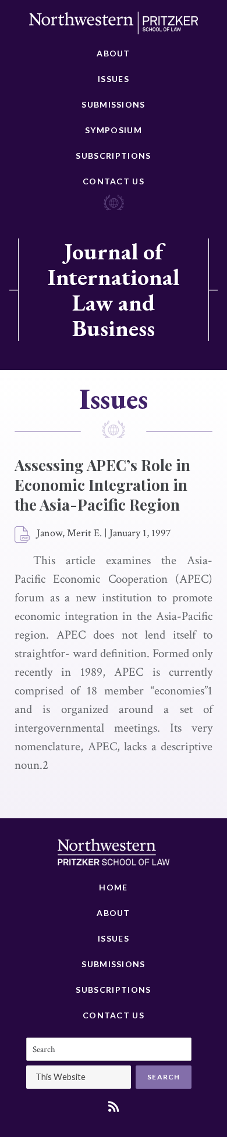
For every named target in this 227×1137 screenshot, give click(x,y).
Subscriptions (113, 156)
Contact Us (113, 181)
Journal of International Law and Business (113, 289)
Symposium (113, 130)
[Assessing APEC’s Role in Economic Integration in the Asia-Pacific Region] (23, 535)
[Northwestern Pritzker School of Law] (113, 26)
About (113, 53)
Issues (113, 79)
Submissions (113, 104)
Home (113, 887)
